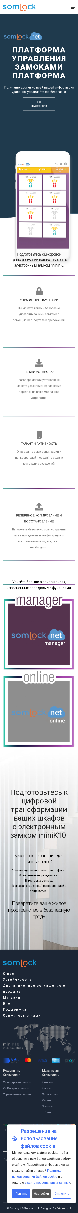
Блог (8, 1003)
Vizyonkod (64, 1208)
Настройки (41, 1193)
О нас (8, 974)
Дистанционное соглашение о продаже (34, 988)
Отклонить (62, 1193)
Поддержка (15, 1009)
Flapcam (47, 1088)
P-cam (46, 1100)
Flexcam (47, 1082)
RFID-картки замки (16, 1088)
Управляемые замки (17, 1094)
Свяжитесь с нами (22, 1015)
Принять (21, 1193)
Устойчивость (17, 979)
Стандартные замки (17, 1082)
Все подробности (39, 104)
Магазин (11, 997)
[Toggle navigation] (73, 7)
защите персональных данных (47, 1182)
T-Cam (46, 1112)
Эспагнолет (50, 1094)
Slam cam (48, 1106)
